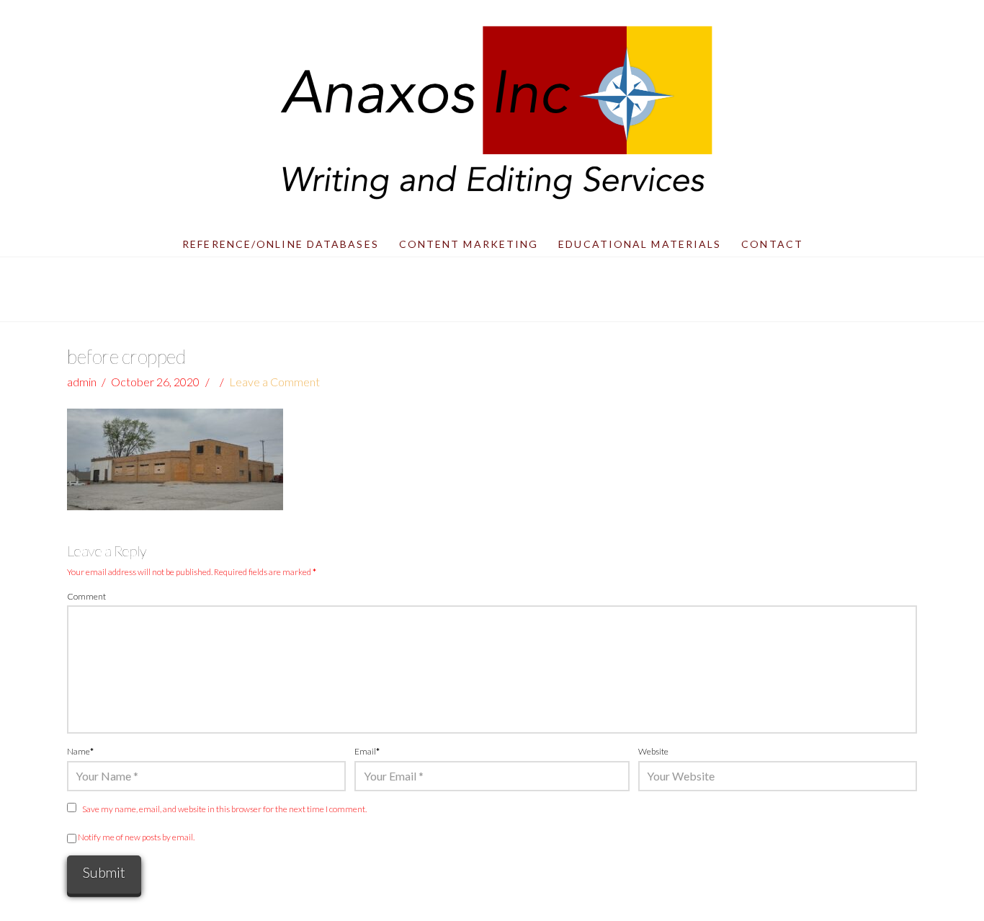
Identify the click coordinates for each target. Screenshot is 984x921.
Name (80, 751)
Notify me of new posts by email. (136, 837)
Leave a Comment (274, 381)
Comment (86, 596)
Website (653, 751)
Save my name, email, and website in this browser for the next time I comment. (224, 809)
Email (367, 751)
